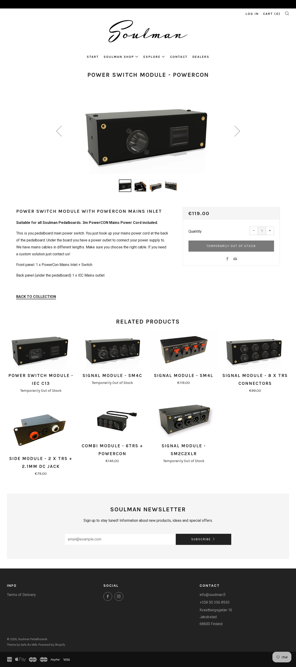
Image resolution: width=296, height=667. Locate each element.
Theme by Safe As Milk (22, 644)
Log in (252, 14)
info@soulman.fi (212, 595)
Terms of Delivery (21, 595)
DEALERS (200, 57)
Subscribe (201, 539)
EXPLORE (151, 57)
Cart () (272, 14)
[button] (125, 185)
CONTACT (179, 57)
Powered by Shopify (51, 644)
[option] (148, 133)
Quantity (195, 231)
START (93, 57)
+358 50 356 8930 (214, 602)
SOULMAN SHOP (119, 57)
